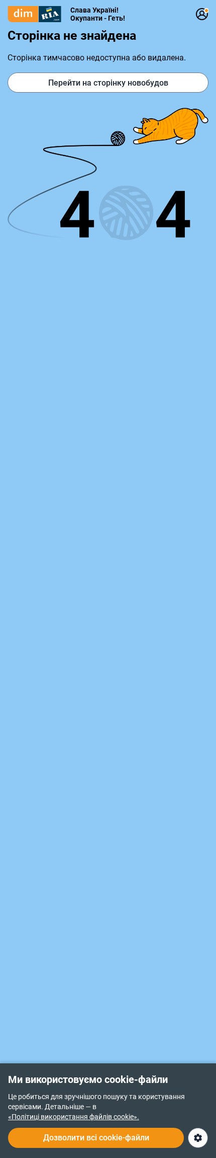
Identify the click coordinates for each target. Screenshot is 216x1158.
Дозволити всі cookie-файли (96, 1137)
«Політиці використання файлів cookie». (73, 1117)
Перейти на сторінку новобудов (108, 83)
